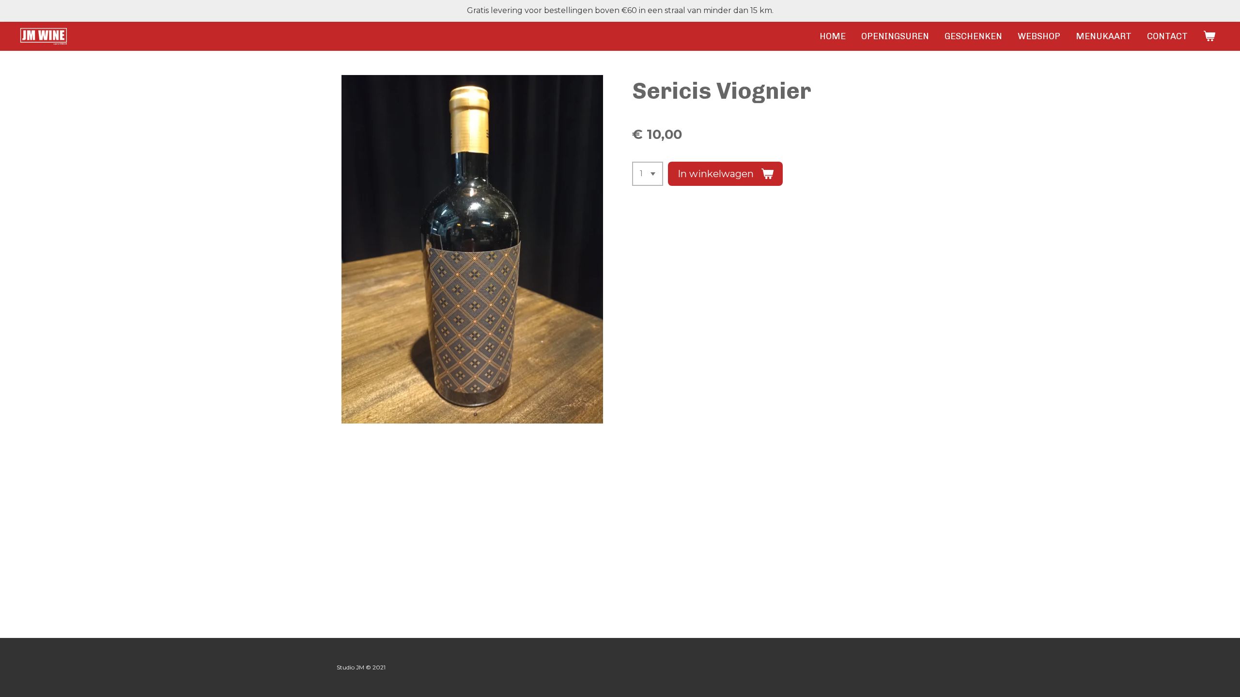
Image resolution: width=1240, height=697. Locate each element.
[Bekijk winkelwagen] (1209, 36)
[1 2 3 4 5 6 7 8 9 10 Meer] (647, 174)
